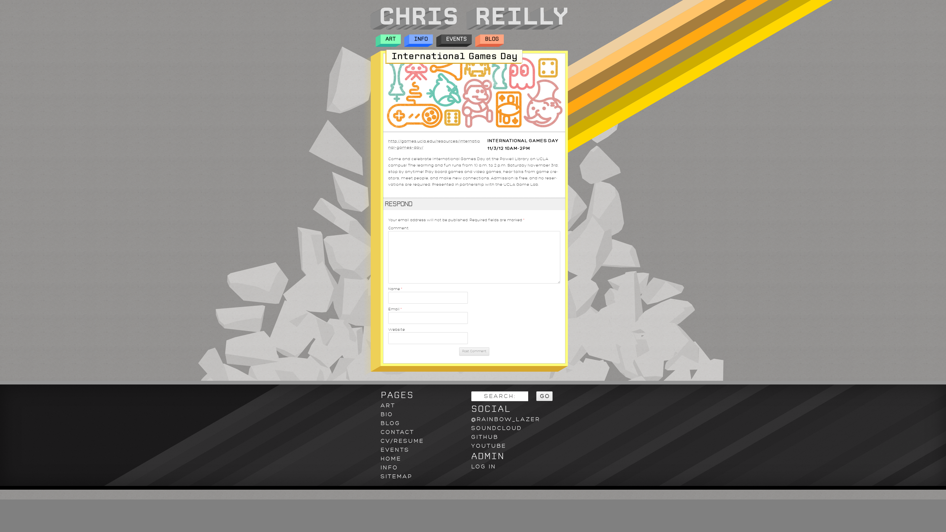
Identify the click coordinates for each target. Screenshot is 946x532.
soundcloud (496, 428)
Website (396, 330)
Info (421, 39)
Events (456, 39)
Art (391, 39)
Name (395, 289)
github (484, 437)
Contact (397, 432)
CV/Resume (402, 441)
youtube (488, 446)
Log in (483, 467)
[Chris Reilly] (468, 28)
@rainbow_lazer (505, 419)
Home (391, 459)
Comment (398, 228)
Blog (492, 39)
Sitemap (396, 476)
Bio (387, 414)
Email (395, 309)
